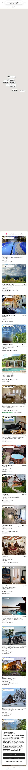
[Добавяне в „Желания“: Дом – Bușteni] (25, 476)
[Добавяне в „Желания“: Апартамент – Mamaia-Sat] (25, 628)
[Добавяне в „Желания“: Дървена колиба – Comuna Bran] (25, 721)
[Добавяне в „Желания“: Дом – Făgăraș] (25, 538)
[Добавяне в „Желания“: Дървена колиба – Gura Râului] (25, 297)
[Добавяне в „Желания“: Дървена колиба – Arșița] (25, 355)
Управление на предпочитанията (14, 761)
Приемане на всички (14, 754)
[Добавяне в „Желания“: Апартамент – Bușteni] (25, 326)
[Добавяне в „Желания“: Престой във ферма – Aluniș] (25, 598)
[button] (4, 262)
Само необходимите (14, 758)
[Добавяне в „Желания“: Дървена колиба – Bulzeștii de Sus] (25, 417)
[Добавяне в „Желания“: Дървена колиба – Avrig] (25, 690)
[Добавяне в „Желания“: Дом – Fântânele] (25, 386)
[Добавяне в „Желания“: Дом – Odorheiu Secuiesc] (25, 447)
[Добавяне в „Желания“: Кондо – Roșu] (25, 238)
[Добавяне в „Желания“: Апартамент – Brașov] (25, 507)
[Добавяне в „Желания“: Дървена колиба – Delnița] (25, 266)
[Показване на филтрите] (25, 2)
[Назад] (3, 2)
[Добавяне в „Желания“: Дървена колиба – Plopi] (25, 659)
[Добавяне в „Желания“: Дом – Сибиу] (25, 567)
